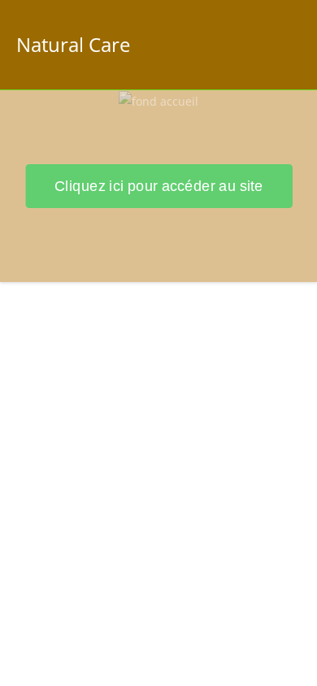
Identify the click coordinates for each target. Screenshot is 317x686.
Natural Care (73, 44)
